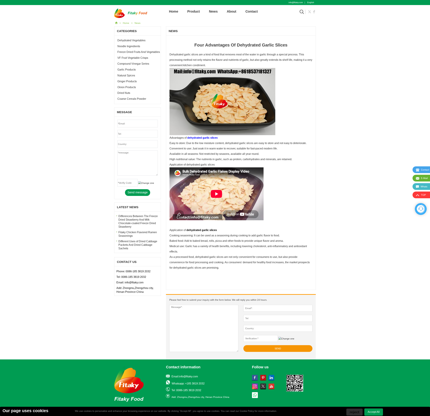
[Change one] (286, 338)
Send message (137, 192)
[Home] (116, 23)
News (213, 11)
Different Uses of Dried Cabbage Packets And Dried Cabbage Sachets (137, 245)
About (231, 11)
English (310, 2)
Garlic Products (126, 69)
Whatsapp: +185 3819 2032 (188, 383)
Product (193, 11)
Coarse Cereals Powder (131, 98)
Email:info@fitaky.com (184, 376)
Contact (251, 11)
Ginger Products (127, 81)
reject (354, 412)
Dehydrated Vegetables (131, 40)
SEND (278, 348)
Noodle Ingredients (128, 46)
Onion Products (126, 87)
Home (173, 11)
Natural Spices (126, 75)
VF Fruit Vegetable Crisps (132, 57)
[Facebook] (314, 11)
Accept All (374, 411)
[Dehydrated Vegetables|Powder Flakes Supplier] (130, 13)
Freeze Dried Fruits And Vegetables (138, 52)
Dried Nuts (123, 92)
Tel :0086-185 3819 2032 (186, 390)
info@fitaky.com (296, 2)
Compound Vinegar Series (133, 63)
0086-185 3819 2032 (138, 271)
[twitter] (309, 11)
